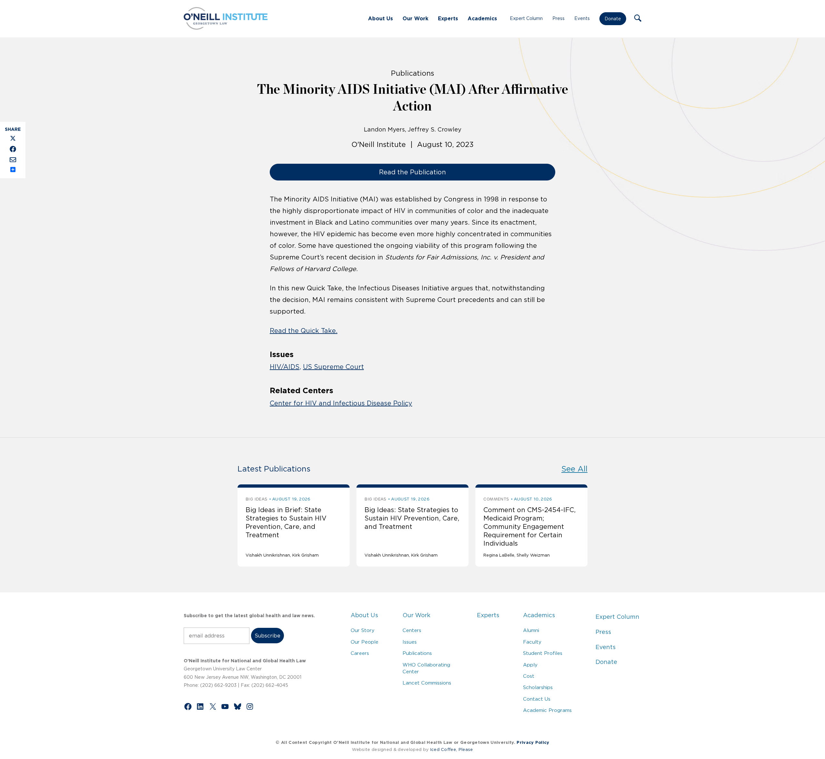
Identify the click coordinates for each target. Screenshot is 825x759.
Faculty (532, 642)
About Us (380, 18)
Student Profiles (542, 653)
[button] (637, 19)
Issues (410, 642)
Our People (364, 642)
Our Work (415, 18)
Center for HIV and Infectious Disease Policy (341, 403)
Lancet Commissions (427, 683)
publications (412, 73)
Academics (482, 18)
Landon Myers (384, 129)
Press (558, 18)
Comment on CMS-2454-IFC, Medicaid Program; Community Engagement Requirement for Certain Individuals (529, 526)
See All (574, 468)
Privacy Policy (533, 742)
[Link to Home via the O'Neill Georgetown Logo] (225, 28)
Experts (448, 18)
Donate (613, 18)
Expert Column (526, 18)
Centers (412, 630)
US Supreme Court (333, 366)
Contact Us (536, 699)
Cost (528, 676)
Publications (417, 653)
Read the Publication (412, 172)
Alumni (531, 630)
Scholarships (538, 687)
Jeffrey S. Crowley (434, 129)
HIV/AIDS (284, 366)
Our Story (362, 630)
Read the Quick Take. (303, 330)
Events (582, 18)
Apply (530, 664)
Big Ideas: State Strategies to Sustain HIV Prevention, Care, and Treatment (411, 518)
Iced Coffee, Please (451, 749)
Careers (360, 653)
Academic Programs (547, 710)
